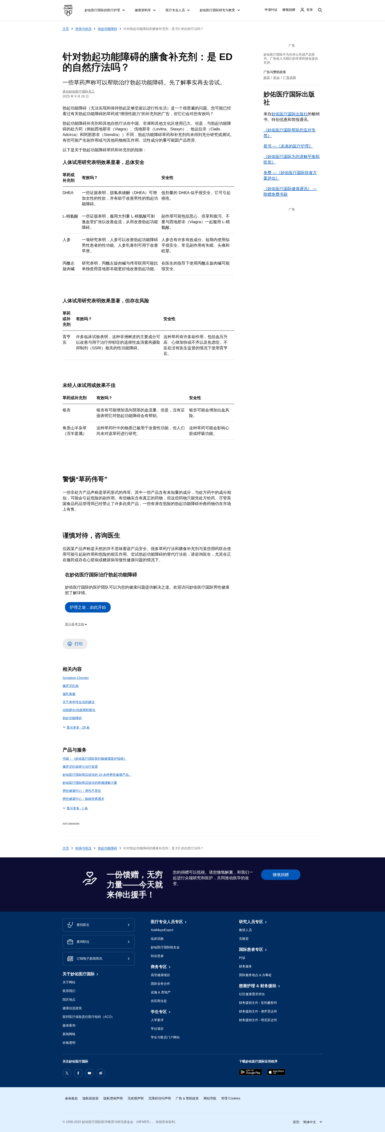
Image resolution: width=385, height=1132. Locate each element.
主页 (66, 29)
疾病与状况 (83, 29)
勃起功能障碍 (107, 29)
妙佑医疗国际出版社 (290, 114)
